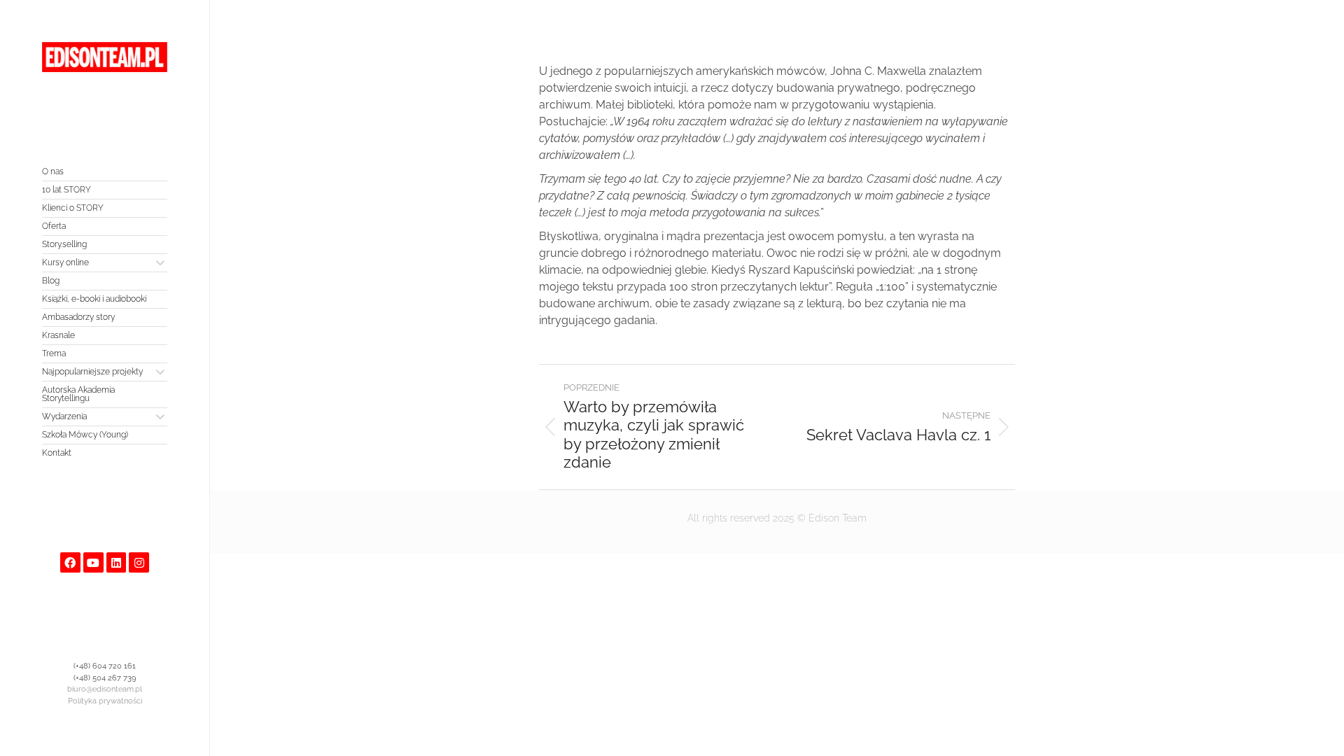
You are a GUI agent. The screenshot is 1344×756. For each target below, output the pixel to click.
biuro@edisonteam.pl (104, 689)
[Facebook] (70, 562)
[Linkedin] (116, 562)
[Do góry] (1323, 735)
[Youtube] (93, 562)
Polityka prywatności (105, 701)
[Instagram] (139, 562)
